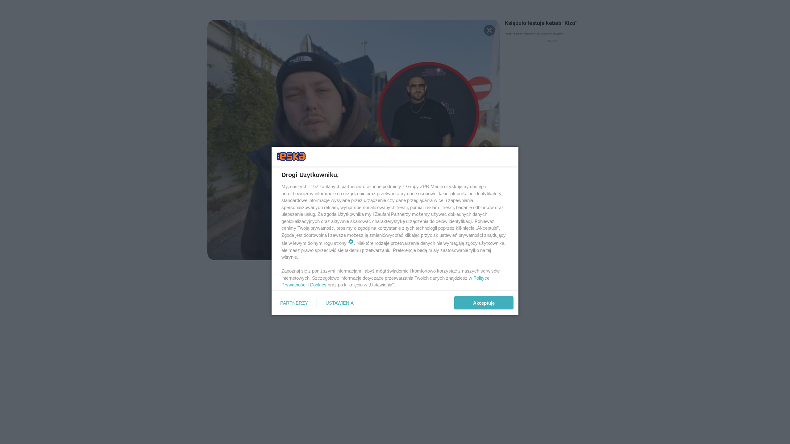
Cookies (318, 284)
